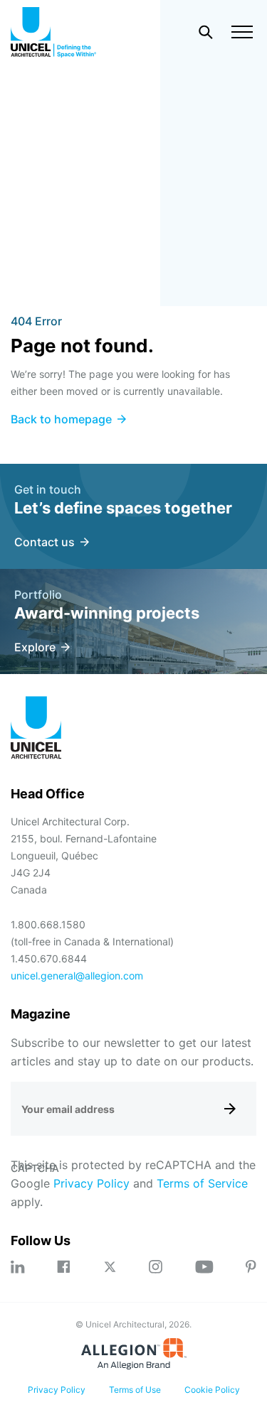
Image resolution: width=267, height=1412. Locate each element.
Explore (35, 647)
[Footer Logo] (36, 729)
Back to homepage (61, 419)
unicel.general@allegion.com (77, 976)
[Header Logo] (53, 32)
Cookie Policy (212, 1389)
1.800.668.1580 (48, 924)
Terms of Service (202, 1183)
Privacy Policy (91, 1183)
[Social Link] (18, 1266)
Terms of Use (135, 1389)
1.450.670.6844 (49, 958)
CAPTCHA (35, 1168)
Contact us (44, 542)
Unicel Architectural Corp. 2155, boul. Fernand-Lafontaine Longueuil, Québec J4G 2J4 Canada (84, 855)
